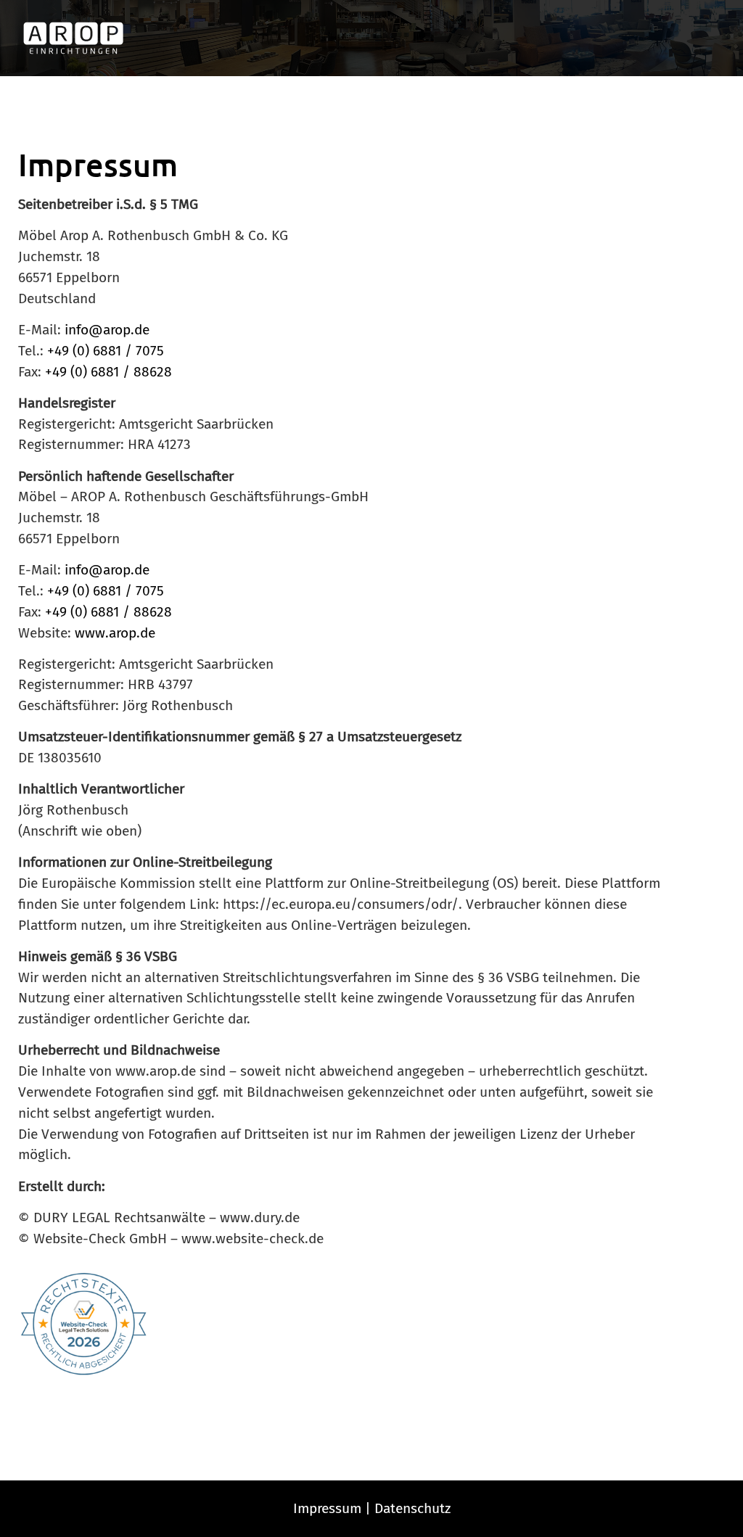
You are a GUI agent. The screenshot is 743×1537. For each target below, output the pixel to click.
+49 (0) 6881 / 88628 (108, 371)
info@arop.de (107, 329)
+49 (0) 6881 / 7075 (105, 350)
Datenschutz (412, 1508)
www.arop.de (115, 633)
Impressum (327, 1508)
